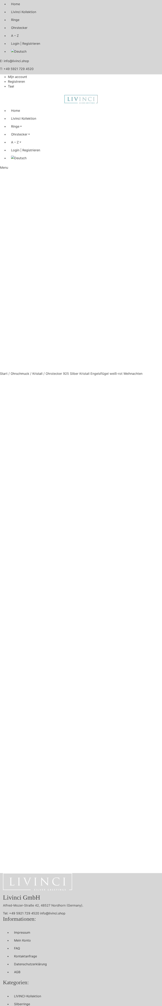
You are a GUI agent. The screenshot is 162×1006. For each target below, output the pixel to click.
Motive (110, 536)
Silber (84, 541)
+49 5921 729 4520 (19, 69)
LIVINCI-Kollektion (27, 996)
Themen (96, 541)
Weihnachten (130, 541)
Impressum (22, 932)
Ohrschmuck (20, 374)
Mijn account (17, 77)
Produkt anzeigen (64, 637)
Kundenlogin (70, 529)
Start (4, 374)
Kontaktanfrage (25, 956)
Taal (11, 86)
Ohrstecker (19, 28)
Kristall (37, 374)
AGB (17, 972)
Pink (68, 541)
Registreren (16, 81)
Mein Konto (22, 940)
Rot (75, 541)
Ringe (15, 20)
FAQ (17, 948)
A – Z (15, 36)
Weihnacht (111, 541)
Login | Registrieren (25, 43)
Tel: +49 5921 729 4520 (21, 913)
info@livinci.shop (16, 61)
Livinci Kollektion (23, 12)
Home (15, 4)
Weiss (145, 541)
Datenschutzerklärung (30, 964)
